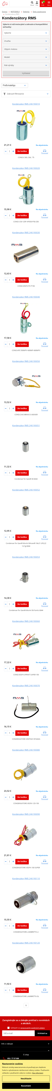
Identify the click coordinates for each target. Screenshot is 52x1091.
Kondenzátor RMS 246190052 (26, 489)
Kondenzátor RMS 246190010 (26, 104)
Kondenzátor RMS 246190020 (26, 168)
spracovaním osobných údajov (32, 1028)
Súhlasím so (28, 1028)
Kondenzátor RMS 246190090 (26, 814)
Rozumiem (26, 1085)
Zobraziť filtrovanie (15, 93)
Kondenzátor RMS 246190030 (26, 232)
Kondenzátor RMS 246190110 (26, 878)
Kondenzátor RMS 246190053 (26, 557)
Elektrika (26, 12)
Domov (4, 12)
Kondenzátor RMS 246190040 (26, 297)
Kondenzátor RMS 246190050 (26, 361)
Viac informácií (37, 1073)
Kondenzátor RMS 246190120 (26, 943)
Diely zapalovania (39, 12)
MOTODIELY (15, 12)
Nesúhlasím (26, 1078)
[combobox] (26, 33)
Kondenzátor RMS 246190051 (26, 425)
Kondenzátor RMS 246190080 (26, 750)
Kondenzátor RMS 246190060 (26, 621)
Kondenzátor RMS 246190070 (26, 685)
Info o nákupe (7, 1044)
